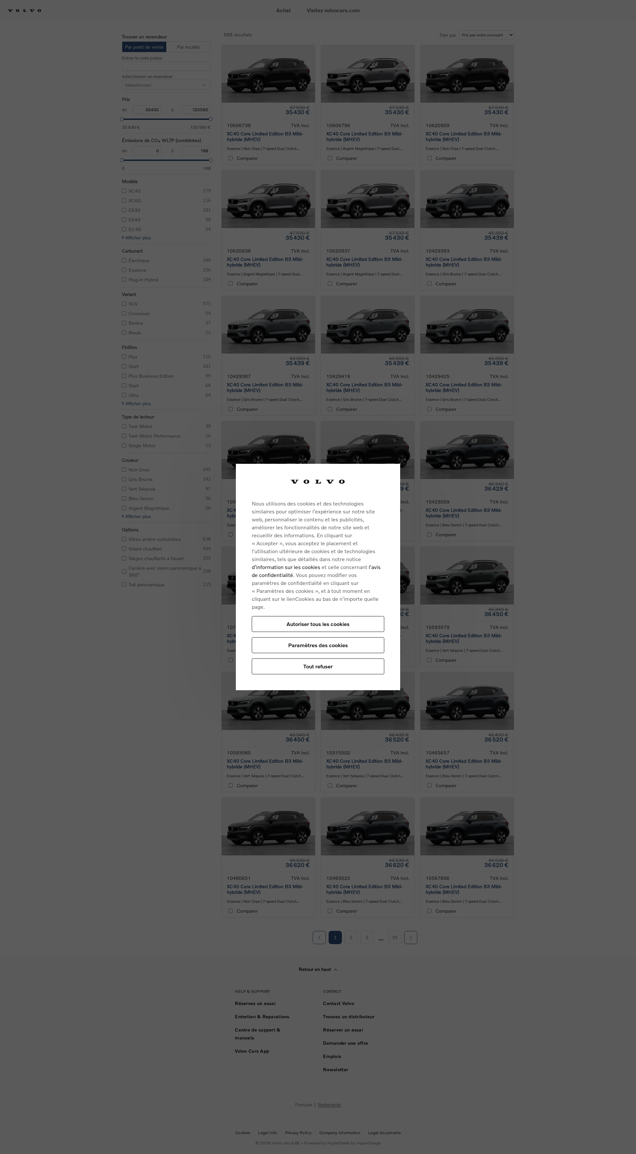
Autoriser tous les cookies (318, 624)
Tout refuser (318, 666)
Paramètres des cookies (318, 645)
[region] (318, 577)
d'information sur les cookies (286, 567)
